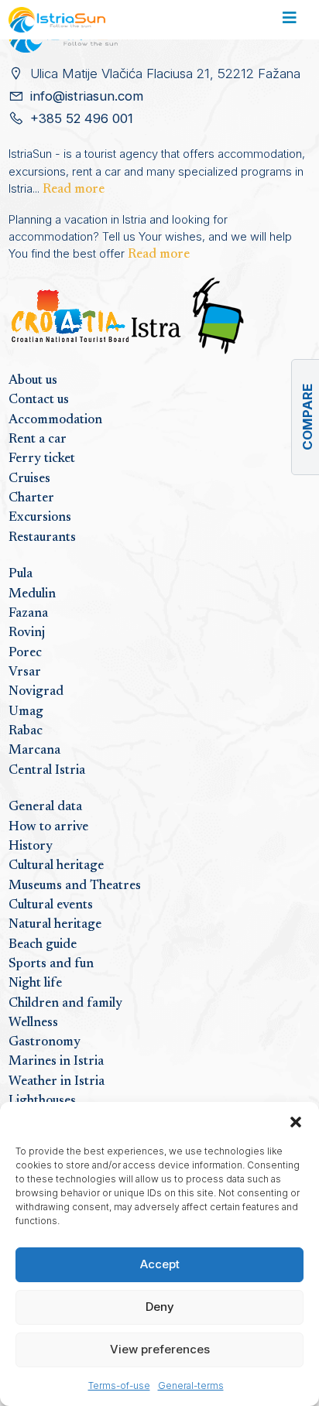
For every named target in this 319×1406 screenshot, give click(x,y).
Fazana (28, 613)
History (31, 846)
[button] (296, 1121)
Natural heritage (55, 925)
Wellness (33, 1023)
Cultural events (51, 905)
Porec (25, 653)
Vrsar (25, 672)
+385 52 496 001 (81, 118)
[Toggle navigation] (289, 20)
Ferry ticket (42, 459)
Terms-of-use (119, 1385)
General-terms (191, 1385)
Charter (31, 498)
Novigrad (36, 692)
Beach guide (43, 945)
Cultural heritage (56, 866)
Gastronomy (45, 1042)
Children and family (65, 1003)
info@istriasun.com (86, 96)
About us (33, 381)
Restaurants (42, 538)
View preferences (160, 1349)
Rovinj (27, 633)
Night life (35, 983)
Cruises (29, 479)
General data (45, 807)
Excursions (40, 517)
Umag (26, 712)
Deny (160, 1306)
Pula (21, 574)
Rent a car (38, 439)
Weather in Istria (57, 1082)
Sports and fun (51, 964)
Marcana (34, 750)
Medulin (32, 594)
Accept (160, 1264)
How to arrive (48, 827)
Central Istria (47, 771)
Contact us (39, 400)
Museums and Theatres (75, 886)
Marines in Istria (56, 1061)
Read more (74, 189)
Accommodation (55, 420)
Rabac (26, 731)
